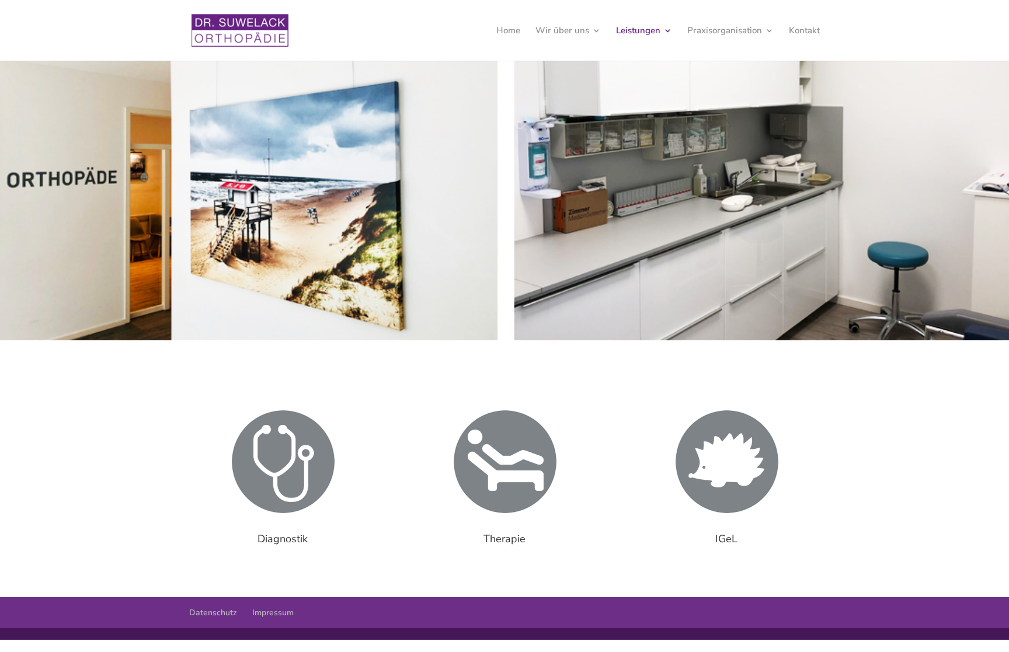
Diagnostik (283, 539)
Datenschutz (213, 612)
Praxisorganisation (724, 31)
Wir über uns (562, 31)
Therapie (504, 539)
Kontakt (804, 31)
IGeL (726, 539)
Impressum (273, 612)
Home (508, 31)
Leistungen (638, 31)
